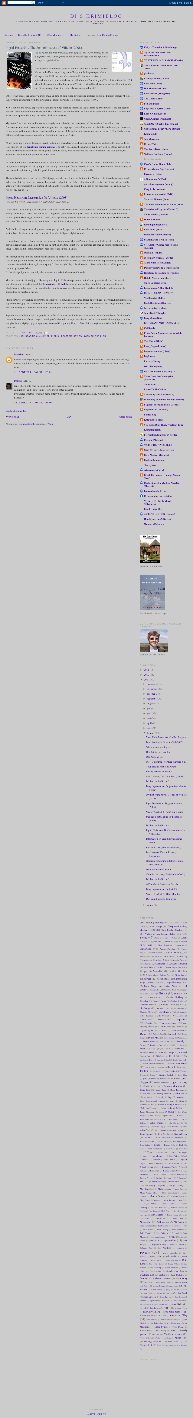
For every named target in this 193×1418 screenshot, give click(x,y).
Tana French (155, 1308)
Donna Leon (182, 1037)
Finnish (161, 1067)
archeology (144, 963)
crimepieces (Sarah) (154, 470)
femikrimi (182, 1063)
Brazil (165, 989)
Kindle (157, 1144)
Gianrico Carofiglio (166, 1075)
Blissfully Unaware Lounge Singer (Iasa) (162, 476)
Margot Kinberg (176, 1185)
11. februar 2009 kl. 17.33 (33, 372)
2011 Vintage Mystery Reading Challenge (159, 933)
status (176, 1289)
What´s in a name (172, 1334)
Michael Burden (168, 1203)
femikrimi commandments (41, 146)
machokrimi (157, 1181)
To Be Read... (151, 384)
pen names (176, 1225)
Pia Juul (175, 1233)
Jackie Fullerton (177, 1108)
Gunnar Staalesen (161, 1082)
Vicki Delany (178, 1327)
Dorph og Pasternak (158, 1045)
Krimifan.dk (150, 133)
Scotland (163, 1274)
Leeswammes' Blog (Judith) (158, 287)
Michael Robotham (159, 1207)
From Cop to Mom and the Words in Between (163, 334)
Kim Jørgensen (179, 1141)
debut (173, 1033)
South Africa (156, 1289)
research (180, 1248)
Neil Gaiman (179, 1211)
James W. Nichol (166, 1112)
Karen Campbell (178, 1130)
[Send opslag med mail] (46, 333)
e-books (152, 1048)
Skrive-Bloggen (159, 1285)
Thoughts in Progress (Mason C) (161, 209)
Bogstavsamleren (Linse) (157, 351)
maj (149, 718)
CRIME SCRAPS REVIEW (158, 293)
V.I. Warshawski (173, 1323)
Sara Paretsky (155, 1267)
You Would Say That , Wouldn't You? (163, 424)
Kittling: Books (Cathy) (156, 78)
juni (149, 713)
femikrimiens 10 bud (53, 284)
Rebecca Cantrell (177, 1244)
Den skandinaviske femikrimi (161, 898)
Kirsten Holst (169, 1145)
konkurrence (170, 1148)
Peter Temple (146, 1233)
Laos (172, 1152)
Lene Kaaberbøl (156, 1163)
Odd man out (163, 1222)
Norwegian (145, 1222)
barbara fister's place (155, 308)
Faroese (171, 1063)
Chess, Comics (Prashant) (157, 118)
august (150, 703)
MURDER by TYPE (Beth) (158, 445)
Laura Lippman (158, 1156)
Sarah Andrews (171, 1267)
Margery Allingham (157, 1185)
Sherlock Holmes (163, 1278)
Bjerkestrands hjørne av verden (160, 434)
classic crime (179, 1012)
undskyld (176, 1319)
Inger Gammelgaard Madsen (152, 1101)
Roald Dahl (155, 1256)
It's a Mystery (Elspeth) (156, 455)
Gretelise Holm (172, 1078)
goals (145, 1078)
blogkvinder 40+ (156, 982)
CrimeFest (180, 1026)
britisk (177, 993)
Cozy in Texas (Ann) (154, 189)
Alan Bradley (170, 941)
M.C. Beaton (179, 1178)
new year (144, 1214)
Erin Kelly (183, 1059)
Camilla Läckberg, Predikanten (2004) (165, 874)
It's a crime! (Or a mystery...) (159, 371)
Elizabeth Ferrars (147, 1052)
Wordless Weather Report (159, 869)
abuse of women (161, 937)
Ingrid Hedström (61, 336)
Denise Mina (153, 1037)
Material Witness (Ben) (156, 199)
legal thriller (169, 1159)
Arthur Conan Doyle (167, 967)
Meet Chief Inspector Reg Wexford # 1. (166, 761)
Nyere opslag (12, 416)
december (152, 684)
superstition (154, 1300)
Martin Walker (178, 1196)
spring (168, 1289)
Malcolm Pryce (173, 1181)
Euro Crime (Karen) (155, 113)
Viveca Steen (146, 1330)
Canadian (144, 1001)
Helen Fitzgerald (177, 1090)
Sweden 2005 (162, 1304)
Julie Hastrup (172, 1126)
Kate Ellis (147, 1137)
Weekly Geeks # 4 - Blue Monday (163, 894)
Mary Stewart (169, 1200)
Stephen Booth (180, 1293)
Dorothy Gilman (166, 1041)
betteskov (19, 354)
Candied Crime (159, 1001)
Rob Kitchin (171, 1256)
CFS (182, 1004)
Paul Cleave (163, 1225)
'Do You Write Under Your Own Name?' (161, 66)
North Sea (178, 1218)
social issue (173, 1285)
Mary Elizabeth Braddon (150, 1200)
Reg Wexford (164, 1247)
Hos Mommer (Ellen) (155, 88)
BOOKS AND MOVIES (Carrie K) (162, 323)
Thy (184, 1315)
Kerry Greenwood (147, 1141)
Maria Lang (179, 1189)
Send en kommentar (16, 410)
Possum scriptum (153, 174)
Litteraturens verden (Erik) (158, 194)
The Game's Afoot (153, 98)
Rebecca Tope (146, 1248)
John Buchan (174, 1123)
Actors (174, 937)
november (152, 688)
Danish (143, 1033)
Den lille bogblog (153, 366)
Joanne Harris (159, 1119)
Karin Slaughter (164, 1134)
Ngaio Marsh (172, 1214)
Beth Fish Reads (152, 159)
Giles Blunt (182, 1075)
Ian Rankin (147, 1097)
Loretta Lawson (159, 1174)
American (146, 949)
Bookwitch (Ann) (153, 83)
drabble (173, 1045)
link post (153, 1166)
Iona (153, 1104)
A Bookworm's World (155, 179)
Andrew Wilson (155, 952)
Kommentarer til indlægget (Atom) (36, 423)
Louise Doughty (177, 1174)
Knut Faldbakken (155, 1148)
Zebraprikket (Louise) (156, 214)
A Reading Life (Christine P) (159, 394)
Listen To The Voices (155, 389)
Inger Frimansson (176, 1097)
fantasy (161, 1063)
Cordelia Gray (152, 1023)
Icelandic (160, 1097)
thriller (100, 336)
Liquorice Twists (169, 1166)
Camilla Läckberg (174, 997)
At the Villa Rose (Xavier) (157, 262)
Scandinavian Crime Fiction (159, 239)
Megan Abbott (150, 1203)
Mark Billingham (169, 1192)
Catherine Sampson (148, 1004)
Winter (157, 1337)
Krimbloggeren (152, 429)
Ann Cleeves (172, 952)
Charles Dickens (177, 1008)
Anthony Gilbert (162, 960)
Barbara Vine (151, 975)
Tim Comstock (151, 1319)
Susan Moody (179, 1300)
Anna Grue (154, 956)
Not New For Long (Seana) (158, 154)
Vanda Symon (161, 1326)
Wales (173, 1330)
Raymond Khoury (159, 1244)
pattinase (149, 73)
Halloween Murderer (171, 1086)
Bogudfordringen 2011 (29, 35)
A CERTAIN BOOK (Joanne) (159, 514)
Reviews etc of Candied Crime (102, 35)
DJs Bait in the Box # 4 (157, 825)
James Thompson (147, 1112)
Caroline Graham (177, 1001)
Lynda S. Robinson (163, 1178)
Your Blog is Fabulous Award (161, 766)
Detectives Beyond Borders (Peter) (162, 267)
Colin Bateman (146, 1015)
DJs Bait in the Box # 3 (157, 879)
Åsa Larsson (182, 1345)
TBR (165, 1308)
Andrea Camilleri (167, 949)
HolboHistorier (152, 219)
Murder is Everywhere (156, 148)
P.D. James (179, 1222)
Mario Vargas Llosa (148, 1192)
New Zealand (157, 1214)
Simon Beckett (151, 1282)
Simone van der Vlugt (169, 1282)
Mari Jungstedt (147, 1188)
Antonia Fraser (178, 960)
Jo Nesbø (180, 1115)
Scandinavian (155, 1271)
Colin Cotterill (163, 1015)
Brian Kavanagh (178, 989)
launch (145, 1156)
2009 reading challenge (34, 336)
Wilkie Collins (146, 1337)
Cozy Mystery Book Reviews (159, 449)
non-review (160, 1218)
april (149, 723)
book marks (154, 989)
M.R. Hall (144, 1181)
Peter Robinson (178, 1229)
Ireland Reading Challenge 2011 (172, 1104)
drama (182, 1045)
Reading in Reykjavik (155, 224)
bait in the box (178, 971)
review (78, 336)
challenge (145, 1008)
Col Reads (149, 328)
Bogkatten (149, 356)
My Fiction (75, 35)
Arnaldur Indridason (178, 963)
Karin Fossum (146, 1133)
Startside (8, 35)
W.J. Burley (161, 1330)
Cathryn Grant (168, 1004)
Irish (145, 1108)
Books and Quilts (153, 229)
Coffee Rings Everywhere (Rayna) (162, 128)
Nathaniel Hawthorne (149, 1211)
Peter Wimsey (162, 1233)
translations (165, 1319)
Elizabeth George (166, 1052)
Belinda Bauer (166, 975)
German (143, 1075)
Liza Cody (176, 1170)
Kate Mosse (161, 1137)
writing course (181, 1337)
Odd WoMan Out (154, 756)
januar (150, 904)
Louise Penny (146, 1178)
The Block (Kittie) (153, 341)
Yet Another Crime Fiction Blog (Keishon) (161, 246)
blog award (145, 978)
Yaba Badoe (173, 1341)
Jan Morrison (151, 139)
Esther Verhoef (149, 1063)
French (167, 1071)
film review (149, 1067)
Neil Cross (165, 1211)
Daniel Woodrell (178, 1030)
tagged (143, 1308)
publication (154, 1240)
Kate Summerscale (177, 1137)
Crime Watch (151, 144)
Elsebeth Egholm (156, 1059)
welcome (155, 1334)
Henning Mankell (163, 1093)
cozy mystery (169, 1023)
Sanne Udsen (173, 1263)
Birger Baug (180, 975)
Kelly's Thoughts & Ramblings (160, 47)
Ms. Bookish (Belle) (154, 298)
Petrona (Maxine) (153, 439)
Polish (142, 1240)
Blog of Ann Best (153, 318)
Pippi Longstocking (157, 1237)
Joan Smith (144, 1119)
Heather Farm (160, 1090)
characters (160, 1008)
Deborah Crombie (160, 1034)
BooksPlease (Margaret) (157, 93)
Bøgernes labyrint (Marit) (157, 108)
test (186, 1308)
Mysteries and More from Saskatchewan (157, 53)
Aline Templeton (165, 945)
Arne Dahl (148, 967)
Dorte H (18, 380)
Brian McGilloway (147, 993)
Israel (155, 1108)
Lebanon (156, 1159)
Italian (163, 1108)
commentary (145, 1019)
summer (143, 1300)
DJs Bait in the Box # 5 (157, 781)
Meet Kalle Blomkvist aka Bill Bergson (166, 737)
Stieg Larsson (149, 1296)
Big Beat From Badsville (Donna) (161, 404)
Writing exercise (152, 1341)
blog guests (162, 978)
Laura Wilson (174, 1156)
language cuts (161, 1152)
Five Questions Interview (159, 771)
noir (183, 1214)
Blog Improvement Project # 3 (161, 889)
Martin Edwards (158, 1196)
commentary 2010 (163, 1019)
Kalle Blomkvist (161, 1130)
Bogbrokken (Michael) (156, 409)
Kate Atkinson (180, 1133)
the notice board (172, 1311)
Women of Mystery (154, 524)
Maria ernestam (164, 1189)
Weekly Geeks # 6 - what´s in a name (164, 811)
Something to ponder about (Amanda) (164, 399)
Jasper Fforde (167, 1115)
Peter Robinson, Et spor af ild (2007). (165, 742)
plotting (172, 1236)
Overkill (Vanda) (153, 252)
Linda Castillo (173, 1163)
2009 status (174, 922)
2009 (147, 679)
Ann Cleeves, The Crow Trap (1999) (164, 776)
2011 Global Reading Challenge (169, 930)
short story (181, 1278)
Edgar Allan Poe (165, 1048)
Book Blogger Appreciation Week (160, 986)
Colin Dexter (178, 1015)
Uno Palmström (156, 1323)
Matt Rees (183, 1200)
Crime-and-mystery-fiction (158, 496)
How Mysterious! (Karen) (157, 519)
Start (69, 416)
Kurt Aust (183, 1148)
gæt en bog (180, 1082)
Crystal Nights (146, 1030)
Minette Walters (177, 1207)
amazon (180, 945)
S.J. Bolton (159, 1263)
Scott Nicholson (177, 1275)
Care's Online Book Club (157, 164)
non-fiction (144, 1218)
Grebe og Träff (157, 1078)
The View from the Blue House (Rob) (163, 204)
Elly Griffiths (174, 1056)
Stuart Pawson (166, 1297)
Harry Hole (145, 1089)
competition (181, 1019)
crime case (166, 1026)
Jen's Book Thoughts (155, 313)
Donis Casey (169, 1037)
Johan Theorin (157, 1122)
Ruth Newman (172, 1260)
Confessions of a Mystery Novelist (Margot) (161, 484)
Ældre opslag (125, 416)
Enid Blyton (170, 1059)
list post (153, 1170)
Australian (158, 971)
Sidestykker (150, 465)
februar (151, 733)
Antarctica (147, 960)
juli (149, 708)
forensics (157, 1071)
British (163, 993)
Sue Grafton (180, 1297)
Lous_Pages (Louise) (155, 346)
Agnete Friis (156, 941)
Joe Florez (173, 1119)
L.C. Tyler (147, 1152)
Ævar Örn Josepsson (165, 1345)
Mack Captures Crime (156, 282)
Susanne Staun (146, 1304)
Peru (185, 1225)
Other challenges (55, 35)
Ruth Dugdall (156, 1260)
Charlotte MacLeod (147, 1012)
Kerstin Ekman (163, 1141)
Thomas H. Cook (158, 1315)
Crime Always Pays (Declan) (159, 169)
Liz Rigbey (164, 1170)
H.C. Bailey (151, 1086)
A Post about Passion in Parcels (162, 884)
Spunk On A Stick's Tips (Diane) (161, 123)
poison (182, 1237)
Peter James (148, 1229)
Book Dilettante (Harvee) (157, 303)
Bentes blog (150, 414)
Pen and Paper (151, 103)
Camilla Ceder (155, 997)
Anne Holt (168, 956)
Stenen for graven (164, 1293)
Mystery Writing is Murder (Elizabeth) (158, 502)
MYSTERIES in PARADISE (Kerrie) (163, 60)
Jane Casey (154, 1115)
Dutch (142, 1048)
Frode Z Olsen (179, 1071)
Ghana (152, 1075)
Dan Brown (162, 1030)
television (177, 1308)
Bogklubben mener (154, 460)
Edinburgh (179, 1048)
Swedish (88, 336)
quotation (170, 1240)
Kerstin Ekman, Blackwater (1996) (163, 847)
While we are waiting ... (158, 747)
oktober (151, 693)
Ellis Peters (160, 1056)
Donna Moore (149, 1041)
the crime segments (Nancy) (158, 184)
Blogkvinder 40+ (153, 509)
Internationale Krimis (155, 491)
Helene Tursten (146, 1093)
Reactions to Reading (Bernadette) (162, 272)
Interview (144, 1104)
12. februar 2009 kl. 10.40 (33, 402)
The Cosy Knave (151, 1311)
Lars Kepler (182, 1152)
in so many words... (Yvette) (158, 257)
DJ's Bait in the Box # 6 (158, 752)
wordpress (168, 1337)
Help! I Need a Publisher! (157, 277)
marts (150, 728)
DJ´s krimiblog (96, 16)
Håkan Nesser (181, 1093)
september (152, 698)
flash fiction (174, 1067)
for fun (144, 1071)
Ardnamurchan (158, 963)
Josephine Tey (157, 1126)
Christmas (164, 1011)
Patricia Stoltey (152, 361)
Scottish (144, 1278)
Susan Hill (166, 1300)
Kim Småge (145, 1145)
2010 (147, 674)
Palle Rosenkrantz (147, 1225)
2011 (147, 669)
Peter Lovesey (162, 1229)
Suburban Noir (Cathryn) (157, 234)
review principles (170, 1253)
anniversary (182, 956)
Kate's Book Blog (153, 419)
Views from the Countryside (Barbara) (158, 377)
